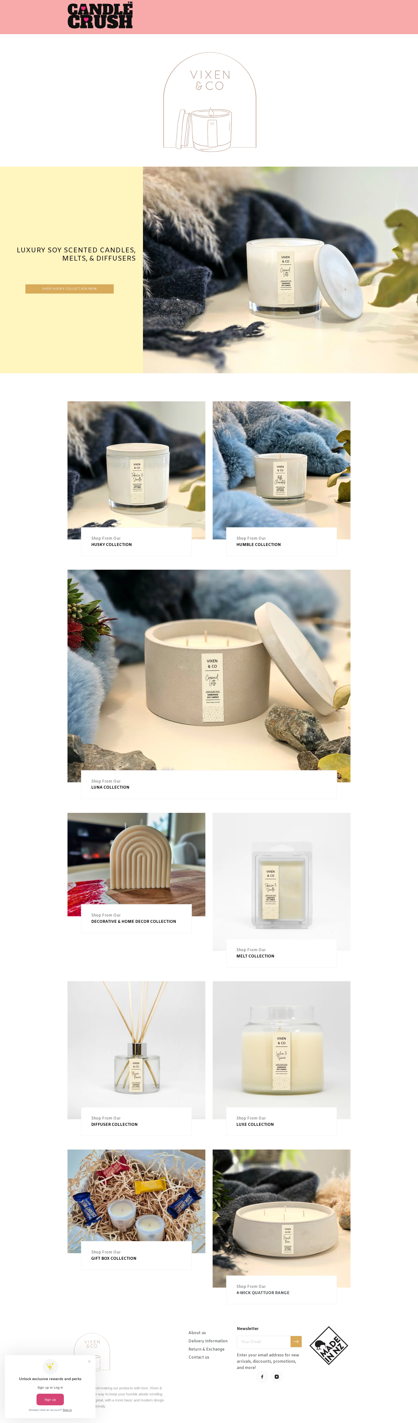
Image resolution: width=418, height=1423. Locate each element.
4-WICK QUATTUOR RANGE (263, 1293)
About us (197, 1333)
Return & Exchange (206, 1349)
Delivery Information (208, 1341)
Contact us (198, 1357)
